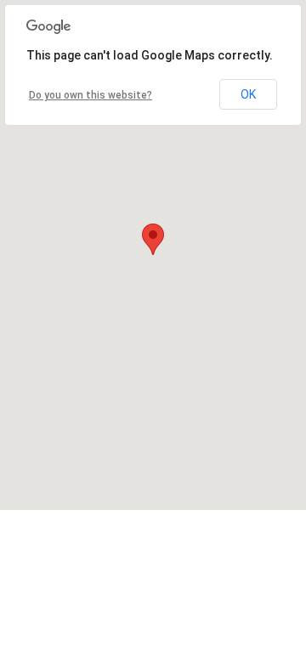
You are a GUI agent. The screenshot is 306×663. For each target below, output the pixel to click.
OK (248, 94)
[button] (153, 239)
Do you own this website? (90, 95)
